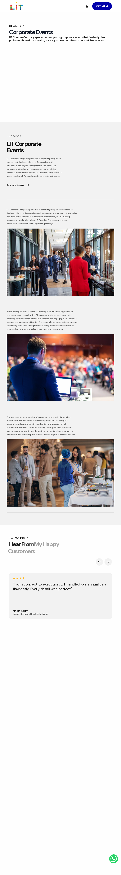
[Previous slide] (99, 562)
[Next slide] (108, 562)
